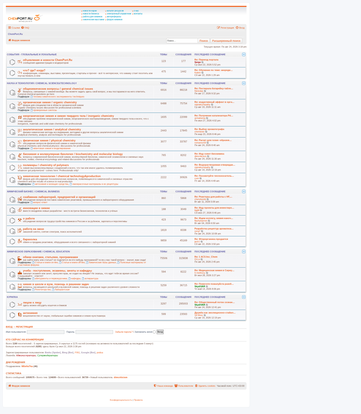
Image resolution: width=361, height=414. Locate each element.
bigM (196, 210)
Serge (197, 62)
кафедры (76, 278)
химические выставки (93, 19)
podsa (100, 352)
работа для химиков (92, 16)
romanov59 (200, 142)
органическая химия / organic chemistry (50, 102)
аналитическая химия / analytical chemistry (52, 129)
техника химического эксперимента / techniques (58, 96)
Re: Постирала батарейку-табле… (213, 88)
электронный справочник (119, 13)
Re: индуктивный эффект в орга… (214, 102)
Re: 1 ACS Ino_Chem (205, 256)
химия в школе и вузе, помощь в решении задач (56, 284)
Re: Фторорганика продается (211, 239)
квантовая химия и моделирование (52, 148)
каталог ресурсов (115, 10)
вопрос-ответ (40, 202)
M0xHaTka (27, 366)
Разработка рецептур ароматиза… (214, 228)
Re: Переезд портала (206, 59)
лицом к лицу (32, 302)
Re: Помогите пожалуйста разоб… (214, 284)
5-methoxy (199, 273)
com (196, 178)
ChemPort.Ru (15, 34)
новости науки (90, 10)
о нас (136, 10)
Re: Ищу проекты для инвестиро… (214, 207)
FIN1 (77, 352)
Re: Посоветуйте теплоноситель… (214, 176)
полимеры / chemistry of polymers (46, 165)
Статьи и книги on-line (46, 262)
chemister (199, 131)
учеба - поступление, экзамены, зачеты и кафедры (57, 270)
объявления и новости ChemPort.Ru (47, 60)
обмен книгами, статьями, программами (50, 257)
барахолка (30, 239)
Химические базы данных (102, 262)
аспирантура (91, 278)
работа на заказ (33, 228)
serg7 (197, 231)
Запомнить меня (144, 332)
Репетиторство (43, 289)
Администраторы (26, 355)
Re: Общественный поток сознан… (214, 302)
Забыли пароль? (124, 332)
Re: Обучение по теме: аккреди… (213, 70)
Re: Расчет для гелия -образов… (213, 140)
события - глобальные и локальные (32, 54)
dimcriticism (200, 156)
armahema (199, 118)
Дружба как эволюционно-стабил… (215, 312)
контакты (138, 13)
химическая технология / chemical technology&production (62, 176)
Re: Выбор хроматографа (209, 129)
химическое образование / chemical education (38, 251)
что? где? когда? (34, 70)
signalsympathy (202, 104)
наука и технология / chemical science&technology (42, 83)
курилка (12, 297)
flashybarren (200, 220)
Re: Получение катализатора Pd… (213, 115)
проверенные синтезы (45, 110)
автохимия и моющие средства (51, 184)
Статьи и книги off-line (73, 262)
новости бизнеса (91, 13)
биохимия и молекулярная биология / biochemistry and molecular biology (73, 154)
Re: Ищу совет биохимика (209, 153)
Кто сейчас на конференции (25, 339)
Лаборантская (62, 289)
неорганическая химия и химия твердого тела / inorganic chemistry (68, 115)
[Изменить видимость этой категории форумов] (243, 54)
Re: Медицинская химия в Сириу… (214, 270)
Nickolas (198, 91)
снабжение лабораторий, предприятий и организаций (59, 197)
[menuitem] (25, 27)
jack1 (197, 241)
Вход (9, 327)
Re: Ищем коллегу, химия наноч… (213, 218)
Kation (197, 72)
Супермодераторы (47, 355)
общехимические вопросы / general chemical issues (58, 88)
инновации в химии (36, 208)
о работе (29, 218)
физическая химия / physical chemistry (49, 140)
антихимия (30, 313)
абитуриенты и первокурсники (51, 278)
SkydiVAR (199, 286)
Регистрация (24, 327)
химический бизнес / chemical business (33, 191)
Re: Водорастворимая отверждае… (214, 165)
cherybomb (200, 199)
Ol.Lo (197, 259)
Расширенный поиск (226, 41)
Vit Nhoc (198, 315)
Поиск (204, 41)
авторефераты (114, 16)
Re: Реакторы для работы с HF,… (213, 196)
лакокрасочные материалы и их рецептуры (95, 184)
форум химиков (114, 19)
